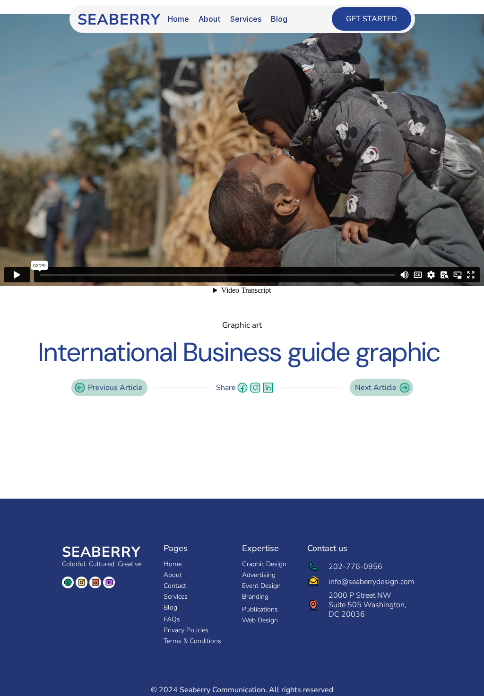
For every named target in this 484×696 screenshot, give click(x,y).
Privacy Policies (186, 630)
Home (173, 564)
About (173, 574)
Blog (170, 607)
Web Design (260, 620)
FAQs (172, 619)
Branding (255, 596)
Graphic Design (264, 564)
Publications (260, 609)
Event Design (261, 585)
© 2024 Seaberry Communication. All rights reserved (242, 690)
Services (176, 596)
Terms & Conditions (192, 641)
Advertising (259, 574)
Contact (175, 585)
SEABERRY (101, 552)
